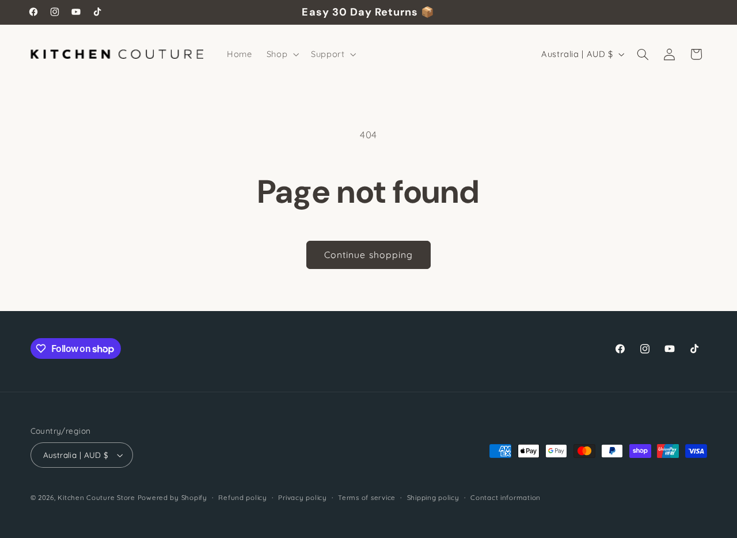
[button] (281, 54)
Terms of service (367, 497)
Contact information (505, 497)
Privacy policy (302, 497)
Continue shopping (368, 254)
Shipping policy (433, 497)
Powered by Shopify (172, 497)
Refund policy (242, 497)
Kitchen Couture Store (96, 497)
